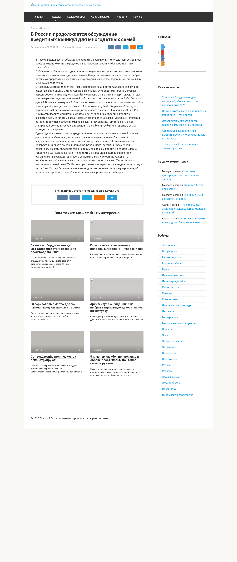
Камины (167, 293)
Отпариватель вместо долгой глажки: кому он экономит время (55, 305)
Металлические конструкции (179, 323)
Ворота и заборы (172, 263)
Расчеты (167, 371)
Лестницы (168, 311)
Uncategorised (170, 245)
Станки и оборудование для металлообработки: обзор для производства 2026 (53, 249)
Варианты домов (172, 257)
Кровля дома (170, 299)
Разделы (55, 16)
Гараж (165, 269)
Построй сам (169, 359)
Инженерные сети (173, 275)
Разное (137, 16)
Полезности (169, 353)
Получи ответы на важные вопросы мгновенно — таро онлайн (116, 247)
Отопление (168, 347)
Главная (38, 16)
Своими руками (100, 16)
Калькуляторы (76, 16)
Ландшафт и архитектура (177, 305)
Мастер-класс (170, 317)
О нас (165, 335)
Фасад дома (169, 389)
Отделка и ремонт (173, 341)
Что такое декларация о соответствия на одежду (180, 175)
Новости (122, 16)
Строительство (171, 383)
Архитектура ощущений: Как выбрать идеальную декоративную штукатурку (116, 307)
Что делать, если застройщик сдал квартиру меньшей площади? (184, 208)
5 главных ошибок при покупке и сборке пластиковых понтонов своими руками (114, 360)
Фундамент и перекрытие (177, 395)
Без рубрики (169, 251)
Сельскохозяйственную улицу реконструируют (53, 358)
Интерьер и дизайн (173, 281)
